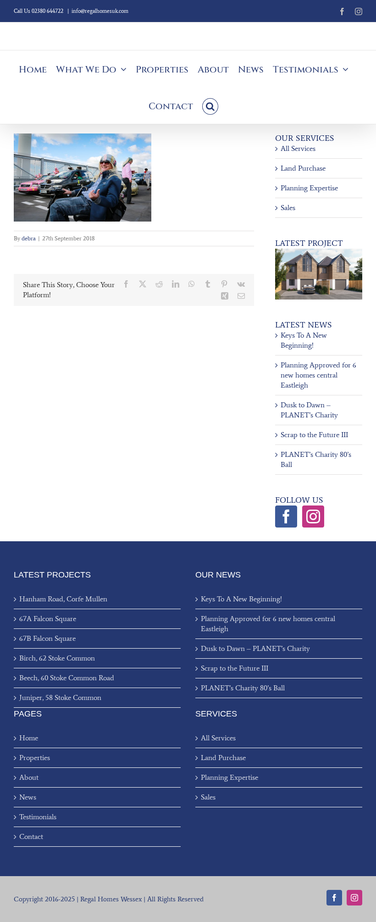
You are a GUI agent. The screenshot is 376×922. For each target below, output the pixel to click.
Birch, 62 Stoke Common (57, 658)
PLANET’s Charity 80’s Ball (243, 687)
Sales (288, 207)
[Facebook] (286, 516)
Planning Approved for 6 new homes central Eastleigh (318, 375)
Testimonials (37, 816)
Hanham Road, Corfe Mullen (63, 598)
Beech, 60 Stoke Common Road (66, 677)
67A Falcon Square (47, 618)
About (29, 777)
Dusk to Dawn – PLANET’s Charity (255, 648)
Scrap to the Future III (314, 434)
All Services (298, 148)
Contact (31, 836)
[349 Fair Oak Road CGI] (318, 252)
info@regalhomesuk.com (100, 11)
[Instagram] (313, 516)
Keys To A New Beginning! (241, 598)
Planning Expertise (309, 187)
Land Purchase (303, 168)
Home (28, 737)
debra (29, 238)
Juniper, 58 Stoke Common (60, 697)
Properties (34, 757)
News (27, 797)
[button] (210, 105)
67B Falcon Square (47, 638)
